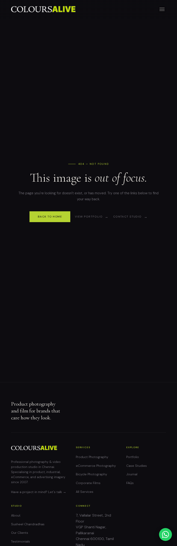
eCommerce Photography (96, 466)
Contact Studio (127, 216)
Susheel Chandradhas (27, 524)
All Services (84, 492)
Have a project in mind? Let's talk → (38, 492)
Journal (131, 474)
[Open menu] (162, 9)
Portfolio (132, 457)
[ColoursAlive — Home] (43, 9)
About (16, 515)
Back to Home (50, 216)
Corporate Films (88, 483)
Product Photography (92, 457)
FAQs (130, 483)
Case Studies (136, 466)
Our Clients (19, 533)
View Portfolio (89, 216)
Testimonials (20, 541)
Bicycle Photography (91, 474)
